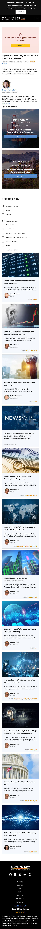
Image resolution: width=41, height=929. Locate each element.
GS (31, 597)
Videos (8, 210)
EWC (36, 546)
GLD (21, 699)
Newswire (20, 902)
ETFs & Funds (9, 225)
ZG (34, 350)
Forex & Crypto (10, 229)
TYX (36, 495)
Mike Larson (14, 345)
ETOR (29, 597)
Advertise (20, 882)
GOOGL (24, 699)
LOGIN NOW (20, 46)
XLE (33, 750)
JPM (23, 546)
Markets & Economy (12, 241)
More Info (20, 12)
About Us (19, 885)
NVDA (26, 546)
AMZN (18, 699)
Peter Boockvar (16, 396)
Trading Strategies (11, 250)
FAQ (20, 888)
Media (19, 892)
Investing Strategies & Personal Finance (17, 237)
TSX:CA (35, 851)
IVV (21, 546)
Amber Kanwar (16, 846)
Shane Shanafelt (9, 90)
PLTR (31, 801)
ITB (36, 350)
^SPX (36, 648)
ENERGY (32, 61)
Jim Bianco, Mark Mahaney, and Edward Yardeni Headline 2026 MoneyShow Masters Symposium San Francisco (19, 436)
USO (36, 750)
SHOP (31, 546)
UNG (31, 750)
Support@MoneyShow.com (20, 909)
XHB (32, 350)
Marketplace (20, 895)
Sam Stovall (14, 294)
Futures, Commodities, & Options (15, 233)
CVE (30, 851)
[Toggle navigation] (37, 18)
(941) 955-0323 (20, 912)
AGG (26, 495)
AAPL (18, 546)
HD (28, 495)
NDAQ (30, 495)
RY (28, 546)
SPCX (28, 699)
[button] (6, 104)
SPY (34, 299)
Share (5, 64)
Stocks (8, 245)
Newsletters (20, 898)
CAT (26, 801)
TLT (36, 299)
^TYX (15, 699)
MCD (28, 801)
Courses (8, 214)
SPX (32, 851)
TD (33, 546)
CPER (33, 699)
